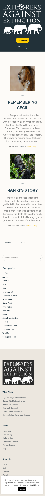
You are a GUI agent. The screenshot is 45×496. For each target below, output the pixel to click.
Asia (4, 284)
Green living (7, 299)
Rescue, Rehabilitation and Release (16, 415)
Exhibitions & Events (10, 442)
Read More (34, 485)
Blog (34, 147)
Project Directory (9, 445)
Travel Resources (9, 326)
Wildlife (5, 333)
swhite (22, 147)
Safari (5, 314)
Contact (5, 472)
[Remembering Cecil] (22, 78)
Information (7, 307)
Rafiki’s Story (22, 190)
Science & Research (10, 408)
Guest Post (7, 303)
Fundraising (7, 435)
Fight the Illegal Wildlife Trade (14, 398)
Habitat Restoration (10, 405)
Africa (28, 147)
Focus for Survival (10, 296)
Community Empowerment (13, 412)
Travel (5, 322)
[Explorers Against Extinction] (22, 18)
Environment (7, 292)
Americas (6, 281)
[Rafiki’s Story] (22, 166)
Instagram (6, 431)
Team (4, 465)
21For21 (5, 273)
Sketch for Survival (10, 318)
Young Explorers (9, 337)
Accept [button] (22, 489)
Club (4, 468)
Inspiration (7, 311)
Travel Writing (8, 329)
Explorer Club (7, 438)
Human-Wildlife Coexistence (13, 401)
